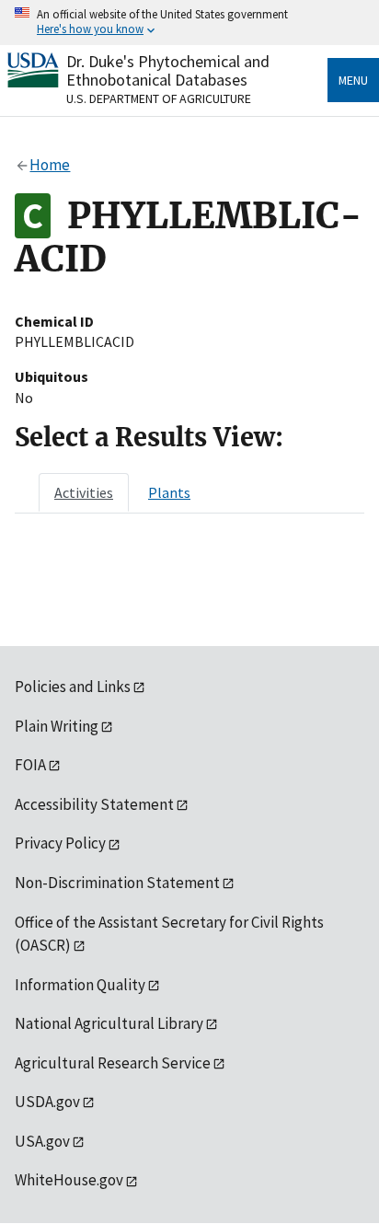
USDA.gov (47, 1101)
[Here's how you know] (189, 22)
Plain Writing (56, 726)
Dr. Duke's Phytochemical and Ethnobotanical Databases (168, 70)
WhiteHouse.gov (69, 1180)
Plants (169, 492)
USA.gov (42, 1141)
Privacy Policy (60, 843)
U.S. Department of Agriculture (158, 98)
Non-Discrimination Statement (117, 882)
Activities (83, 492)
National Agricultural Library (109, 1023)
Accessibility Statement (94, 804)
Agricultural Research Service (113, 1063)
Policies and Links (73, 686)
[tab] (84, 492)
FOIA (30, 765)
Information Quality (80, 985)
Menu (353, 80)
